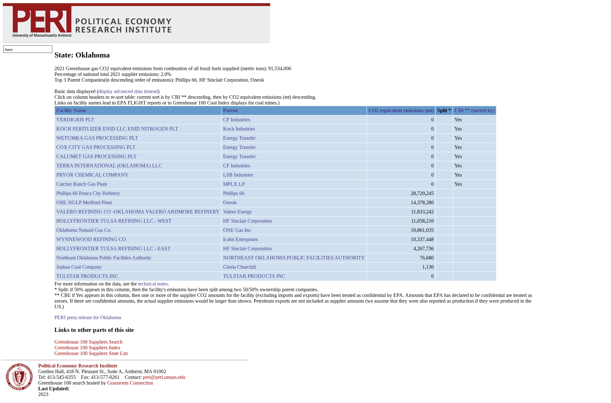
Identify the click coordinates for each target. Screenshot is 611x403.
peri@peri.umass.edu (164, 377)
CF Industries (236, 119)
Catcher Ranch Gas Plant (81, 184)
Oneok (230, 202)
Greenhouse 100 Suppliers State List (91, 353)
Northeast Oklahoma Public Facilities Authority (103, 257)
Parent (230, 110)
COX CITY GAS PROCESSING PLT (96, 147)
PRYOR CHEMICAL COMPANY (92, 175)
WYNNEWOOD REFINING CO (91, 239)
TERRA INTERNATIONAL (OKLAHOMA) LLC (109, 165)
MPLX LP (234, 184)
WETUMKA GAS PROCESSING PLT (97, 138)
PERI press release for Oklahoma (87, 317)
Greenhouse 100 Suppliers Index (87, 347)
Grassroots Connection (130, 383)
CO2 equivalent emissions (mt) (401, 110)
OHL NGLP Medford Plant (84, 202)
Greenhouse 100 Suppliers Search (88, 342)
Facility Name (71, 110)
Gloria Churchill (239, 267)
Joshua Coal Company (79, 267)
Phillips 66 (233, 193)
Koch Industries (239, 128)
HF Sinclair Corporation (247, 221)
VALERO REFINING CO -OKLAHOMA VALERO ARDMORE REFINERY (138, 211)
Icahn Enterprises (240, 239)
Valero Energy (237, 211)
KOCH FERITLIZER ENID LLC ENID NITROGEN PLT (117, 128)
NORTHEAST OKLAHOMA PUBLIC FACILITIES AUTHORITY (294, 257)
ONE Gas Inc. (237, 230)
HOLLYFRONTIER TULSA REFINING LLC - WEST (114, 221)
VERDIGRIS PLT (75, 119)
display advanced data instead (128, 91)
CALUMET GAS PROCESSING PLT (96, 156)
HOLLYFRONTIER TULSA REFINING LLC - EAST (113, 248)
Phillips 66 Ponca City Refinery (88, 193)
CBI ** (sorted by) (474, 110)
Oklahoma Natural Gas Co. (83, 230)
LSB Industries (238, 175)
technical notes (153, 283)
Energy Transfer (239, 138)
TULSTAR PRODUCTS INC (87, 276)
